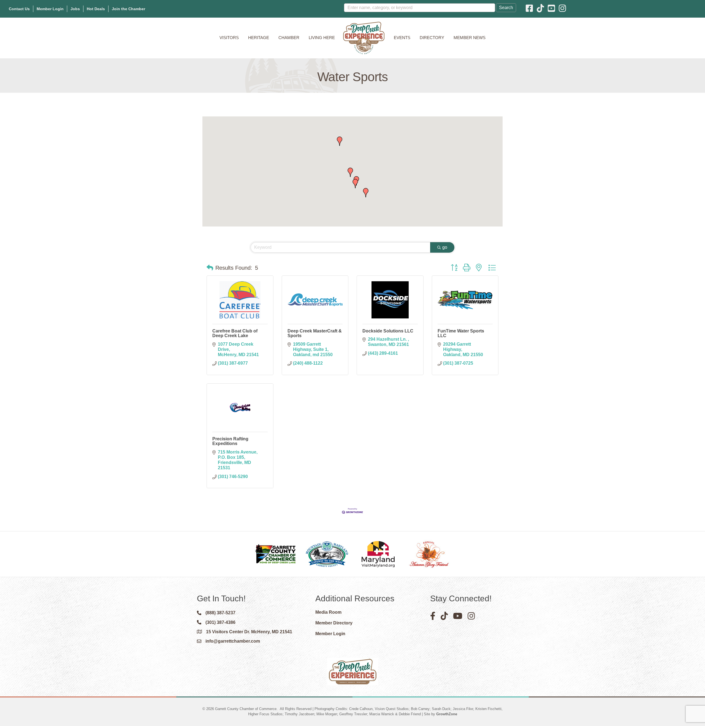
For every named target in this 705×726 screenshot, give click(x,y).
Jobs (75, 9)
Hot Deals (96, 9)
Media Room (328, 612)
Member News (470, 37)
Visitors (229, 37)
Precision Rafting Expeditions (230, 441)
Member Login (50, 9)
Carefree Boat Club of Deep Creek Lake (234, 333)
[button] (339, 141)
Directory (432, 37)
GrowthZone (446, 714)
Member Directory (333, 623)
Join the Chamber (128, 9)
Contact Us (19, 9)
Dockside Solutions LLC (387, 331)
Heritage (258, 37)
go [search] (444, 247)
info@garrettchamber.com (232, 641)
